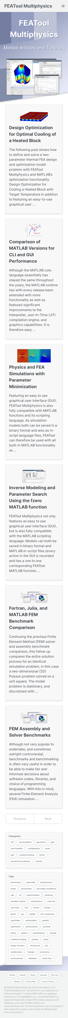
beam (13, 888)
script (45, 939)
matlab (32, 914)
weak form (47, 958)
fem (26, 907)
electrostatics (25, 842)
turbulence (45, 952)
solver (42, 855)
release (53, 933)
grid (52, 842)
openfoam (15, 920)
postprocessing (27, 855)
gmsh (13, 914)
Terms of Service (48, 981)
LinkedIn (23, 975)
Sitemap (17, 981)
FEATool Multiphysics (28, 6)
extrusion (15, 907)
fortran (47, 907)
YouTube (12, 975)
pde (12, 855)
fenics (36, 907)
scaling (35, 939)
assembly (30, 882)
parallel (45, 920)
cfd (12, 842)
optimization (31, 920)
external (51, 901)
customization (33, 895)
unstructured (17, 958)
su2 (46, 945)
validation (32, 958)
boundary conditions (46, 888)
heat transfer (17, 848)
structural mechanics (20, 861)
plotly (13, 933)
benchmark (26, 888)
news (47, 848)
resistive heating (18, 939)
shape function (18, 945)
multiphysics (34, 848)
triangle (31, 952)
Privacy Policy (30, 981)
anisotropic (16, 882)
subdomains (16, 952)
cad (12, 895)
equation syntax (18, 901)
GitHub (32, 975)
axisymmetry (46, 882)
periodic (47, 926)
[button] (63, 6)
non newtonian (47, 914)
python (24, 933)
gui (22, 914)
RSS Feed (54, 975)
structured (35, 945)
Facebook (43, 975)
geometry (41, 842)
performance (32, 926)
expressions (36, 901)
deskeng (49, 895)
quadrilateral (38, 933)
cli (20, 895)
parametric (16, 926)
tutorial (38, 861)
